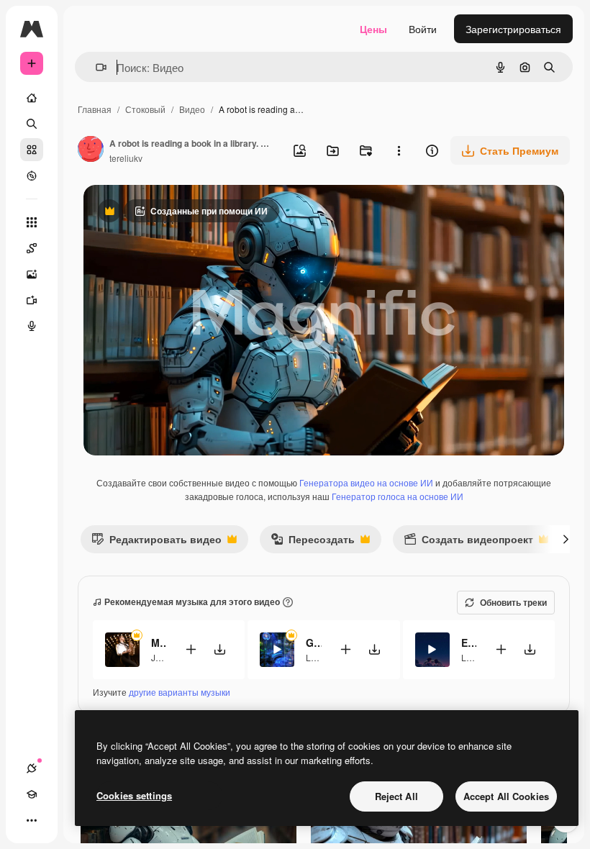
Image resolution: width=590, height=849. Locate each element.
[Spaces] (31, 248)
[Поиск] (31, 123)
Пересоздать (313, 542)
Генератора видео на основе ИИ (366, 482)
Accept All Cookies (506, 796)
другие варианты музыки (179, 692)
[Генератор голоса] (31, 325)
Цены (373, 29)
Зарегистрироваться (513, 29)
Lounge (321, 657)
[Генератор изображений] (31, 274)
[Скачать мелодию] (219, 649)
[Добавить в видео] (191, 649)
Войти (423, 29)
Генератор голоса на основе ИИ (397, 496)
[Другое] (31, 820)
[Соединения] (31, 768)
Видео (192, 109)
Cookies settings (134, 795)
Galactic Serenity (313, 642)
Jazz (160, 657)
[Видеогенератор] (31, 300)
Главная (95, 109)
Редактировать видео (156, 542)
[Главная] (31, 97)
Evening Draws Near (468, 642)
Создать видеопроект (468, 542)
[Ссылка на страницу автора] (91, 150)
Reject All (396, 796)
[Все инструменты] (31, 222)
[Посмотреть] (31, 175)
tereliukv (125, 158)
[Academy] (31, 794)
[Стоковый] (31, 149)
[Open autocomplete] (95, 67)
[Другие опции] (398, 150)
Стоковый (145, 109)
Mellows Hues (158, 642)
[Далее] (565, 539)
